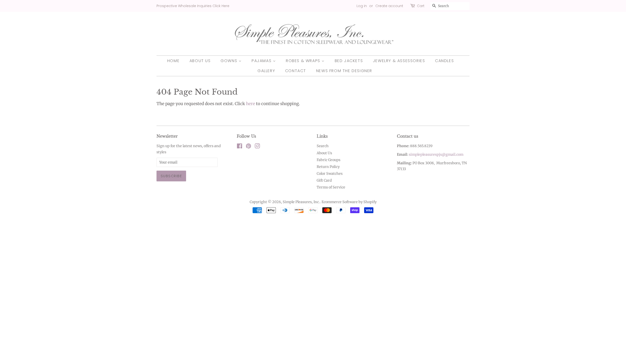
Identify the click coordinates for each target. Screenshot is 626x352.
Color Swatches (330, 173)
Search (323, 146)
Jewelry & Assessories (399, 61)
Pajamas (262, 61)
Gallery (266, 71)
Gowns (230, 61)
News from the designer (344, 71)
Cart (421, 5)
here (250, 103)
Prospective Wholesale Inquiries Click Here (192, 5)
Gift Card (324, 180)
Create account (389, 5)
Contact (295, 71)
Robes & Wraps (304, 61)
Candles (444, 61)
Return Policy (328, 167)
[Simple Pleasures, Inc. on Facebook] (239, 147)
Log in (362, 5)
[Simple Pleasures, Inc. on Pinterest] (248, 147)
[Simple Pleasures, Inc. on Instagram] (257, 147)
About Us (200, 61)
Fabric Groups (328, 160)
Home (173, 61)
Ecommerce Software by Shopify (349, 202)
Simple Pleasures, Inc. (301, 202)
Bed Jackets (349, 61)
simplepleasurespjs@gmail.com (436, 154)
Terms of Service (331, 187)
